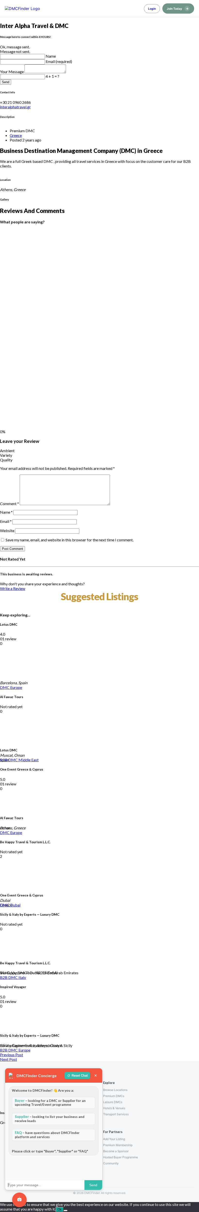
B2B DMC (9, 759)
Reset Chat (80, 1075)
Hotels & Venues (114, 1108)
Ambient (7, 450)
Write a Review (12, 588)
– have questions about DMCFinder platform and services (47, 1135)
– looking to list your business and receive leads (49, 1119)
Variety (6, 455)
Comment (9, 503)
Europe (16, 687)
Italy (22, 977)
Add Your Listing (114, 1139)
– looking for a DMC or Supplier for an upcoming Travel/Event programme (50, 1102)
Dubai (15, 905)
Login (152, 8)
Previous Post (11, 1054)
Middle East (28, 759)
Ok (60, 1209)
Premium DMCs (113, 1096)
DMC (5, 687)
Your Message (12, 71)
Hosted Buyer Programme (120, 1157)
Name (51, 56)
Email (6, 521)
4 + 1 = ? (52, 76)
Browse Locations (115, 1090)
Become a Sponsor (116, 1151)
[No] (65, 1210)
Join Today (178, 8)
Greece (16, 135)
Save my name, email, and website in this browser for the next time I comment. (69, 539)
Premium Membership (118, 1145)
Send (5, 82)
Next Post (8, 1059)
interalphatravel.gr (15, 107)
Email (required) (59, 61)
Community (111, 1163)
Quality (6, 459)
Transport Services (116, 1114)
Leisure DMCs (112, 1102)
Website (7, 530)
